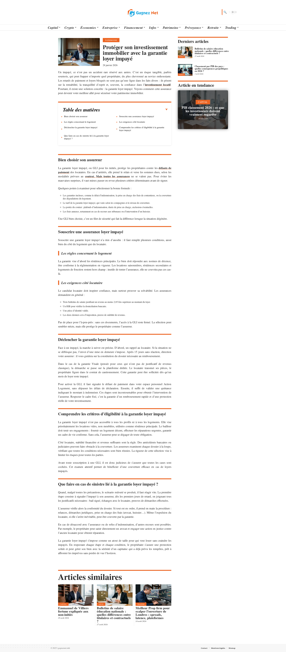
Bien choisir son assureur (75, 116)
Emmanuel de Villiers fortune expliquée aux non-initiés (73, 611)
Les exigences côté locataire (132, 121)
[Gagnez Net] (143, 12)
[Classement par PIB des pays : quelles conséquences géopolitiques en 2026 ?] (185, 70)
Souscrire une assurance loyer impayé (136, 116)
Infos (101, 604)
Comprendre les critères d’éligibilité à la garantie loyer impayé (141, 129)
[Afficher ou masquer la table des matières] (134, 109)
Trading (141, 604)
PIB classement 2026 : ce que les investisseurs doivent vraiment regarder (203, 111)
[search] (225, 12)
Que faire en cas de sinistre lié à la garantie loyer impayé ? (86, 137)
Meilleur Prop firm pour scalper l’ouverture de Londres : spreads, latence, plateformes (153, 613)
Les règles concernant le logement (80, 121)
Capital (63, 604)
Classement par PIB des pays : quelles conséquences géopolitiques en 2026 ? (211, 69)
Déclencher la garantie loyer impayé (80, 127)
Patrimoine (111, 40)
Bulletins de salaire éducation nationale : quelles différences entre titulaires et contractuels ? (114, 615)
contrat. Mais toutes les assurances (107, 176)
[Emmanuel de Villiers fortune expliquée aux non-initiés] (76, 595)
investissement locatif (158, 85)
